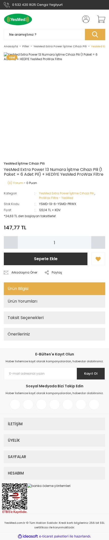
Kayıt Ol (91, 373)
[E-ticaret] (54, 536)
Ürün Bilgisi (18, 288)
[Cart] (99, 19)
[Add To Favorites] (98, 259)
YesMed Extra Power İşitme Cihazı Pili (66, 193)
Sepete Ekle (46, 259)
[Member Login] (84, 19)
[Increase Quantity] (98, 242)
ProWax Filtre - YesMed (56, 198)
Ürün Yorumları (22, 301)
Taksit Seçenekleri (26, 318)
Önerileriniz (19, 334)
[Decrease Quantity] (11, 242)
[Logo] (18, 19)
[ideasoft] (28, 536)
